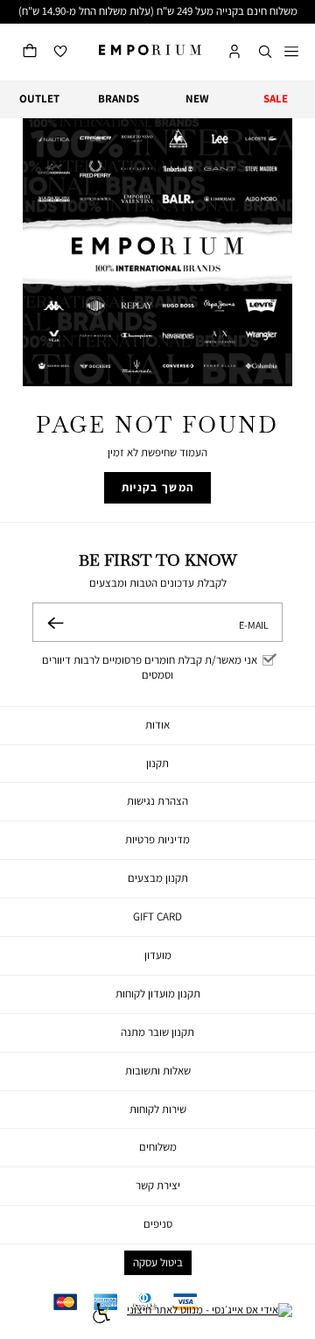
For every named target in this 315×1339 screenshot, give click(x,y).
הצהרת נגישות (157, 800)
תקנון (157, 763)
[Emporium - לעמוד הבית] (150, 50)
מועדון (158, 955)
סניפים (158, 1223)
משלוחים (158, 1146)
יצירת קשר (158, 1185)
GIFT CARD (157, 916)
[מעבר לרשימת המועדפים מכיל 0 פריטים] (60, 52)
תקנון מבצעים (158, 877)
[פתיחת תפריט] (291, 52)
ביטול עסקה (158, 1262)
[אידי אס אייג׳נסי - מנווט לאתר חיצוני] (209, 1315)
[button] (265, 52)
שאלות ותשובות (158, 1070)
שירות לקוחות (158, 1109)
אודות (157, 724)
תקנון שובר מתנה (157, 1032)
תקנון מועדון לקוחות (158, 993)
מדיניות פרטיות (157, 839)
